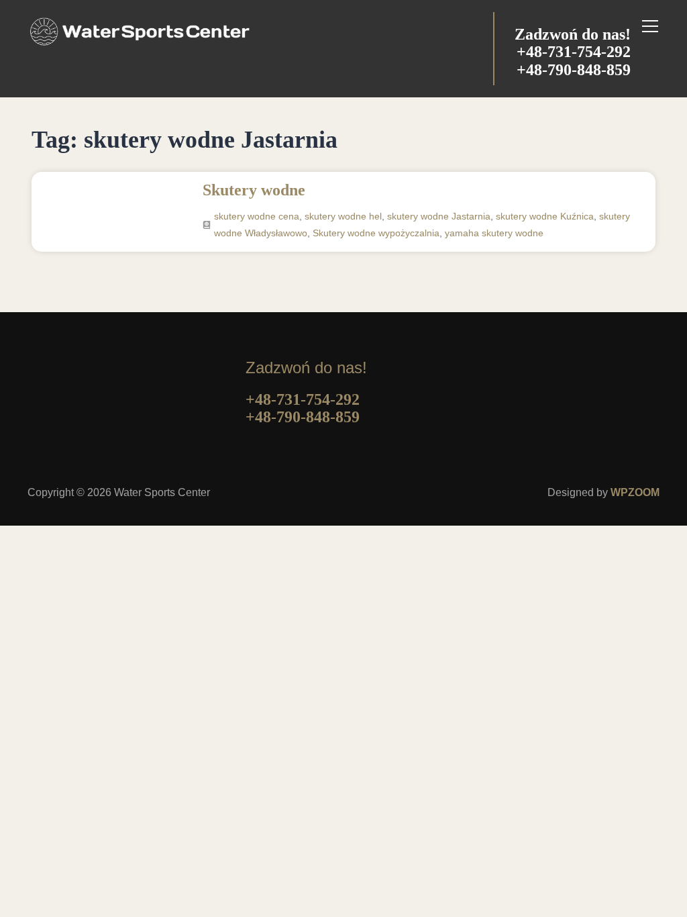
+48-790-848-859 (574, 70)
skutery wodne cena (256, 216)
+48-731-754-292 (574, 51)
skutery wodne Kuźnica (545, 216)
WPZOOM (635, 492)
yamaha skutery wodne (494, 233)
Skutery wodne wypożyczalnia (376, 233)
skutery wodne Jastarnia (438, 216)
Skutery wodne (254, 190)
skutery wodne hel (343, 216)
